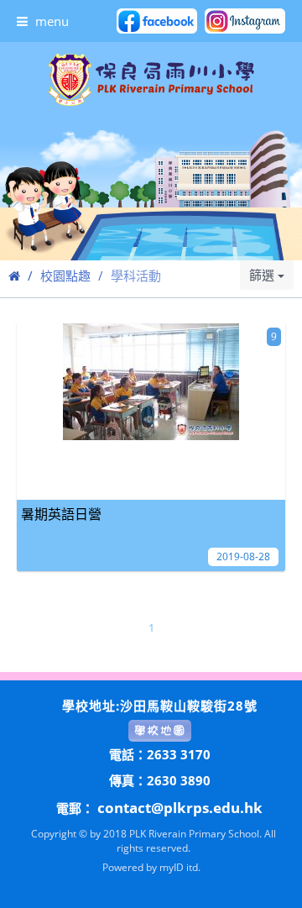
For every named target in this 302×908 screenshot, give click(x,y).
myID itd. (179, 867)
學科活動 (136, 275)
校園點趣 (65, 275)
